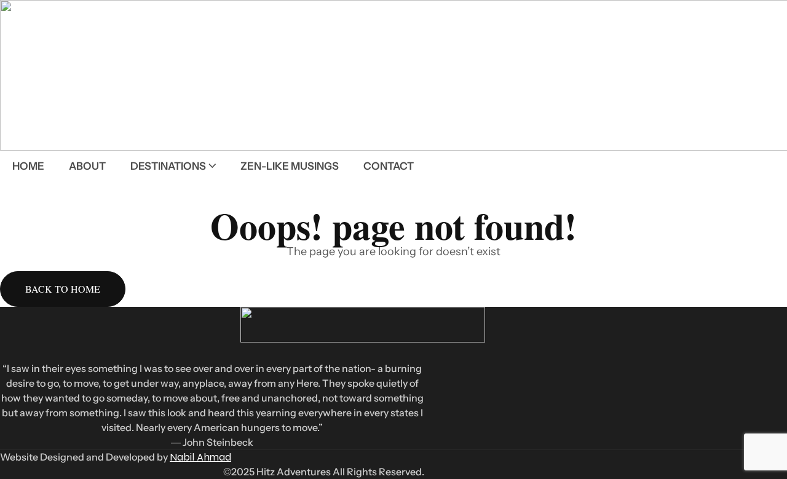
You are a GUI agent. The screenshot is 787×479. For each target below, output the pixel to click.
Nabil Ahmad (200, 457)
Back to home (62, 288)
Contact (388, 166)
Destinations (168, 166)
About (87, 166)
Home (28, 166)
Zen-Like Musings (289, 166)
